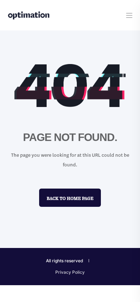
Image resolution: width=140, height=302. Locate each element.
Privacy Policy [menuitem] (70, 272)
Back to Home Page (70, 197)
